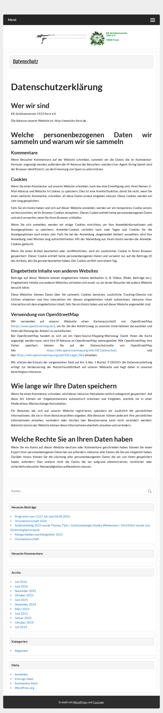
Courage (98, 702)
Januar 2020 (23, 618)
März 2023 (22, 609)
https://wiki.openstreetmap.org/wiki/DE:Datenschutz (82, 350)
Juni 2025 (21, 600)
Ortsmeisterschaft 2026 (31, 521)
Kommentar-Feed (26, 683)
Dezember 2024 (25, 604)
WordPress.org (24, 688)
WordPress (80, 702)
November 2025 (25, 591)
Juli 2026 (21, 581)
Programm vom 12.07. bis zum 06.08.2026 (42, 516)
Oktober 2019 (24, 622)
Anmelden (21, 674)
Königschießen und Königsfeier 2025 (39, 534)
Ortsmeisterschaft (27, 539)
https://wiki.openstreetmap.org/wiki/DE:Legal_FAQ (50, 355)
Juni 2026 (21, 586)
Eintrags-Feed (24, 679)
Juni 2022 (21, 613)
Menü (12, 19)
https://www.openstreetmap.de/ (33, 326)
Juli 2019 (21, 627)
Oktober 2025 (24, 595)
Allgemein (21, 650)
